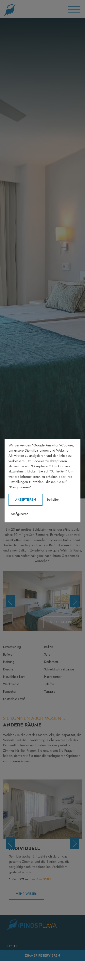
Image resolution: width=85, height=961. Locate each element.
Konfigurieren (19, 514)
